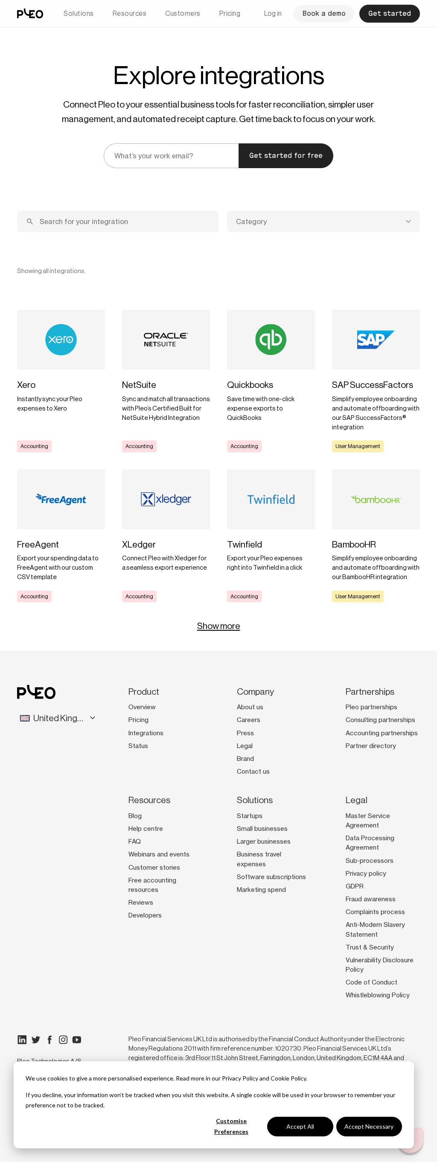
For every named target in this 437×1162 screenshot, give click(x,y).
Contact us (253, 771)
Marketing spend (261, 890)
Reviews (140, 902)
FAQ (134, 841)
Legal (245, 746)
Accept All (300, 1126)
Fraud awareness (371, 899)
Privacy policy (366, 873)
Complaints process (375, 912)
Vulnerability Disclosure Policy (380, 964)
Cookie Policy (288, 1078)
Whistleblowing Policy (378, 995)
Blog (135, 816)
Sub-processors (369, 861)
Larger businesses (264, 841)
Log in (273, 13)
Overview (142, 707)
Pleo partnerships (371, 707)
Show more (218, 626)
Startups (249, 816)
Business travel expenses (259, 859)
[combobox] (323, 221)
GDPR (355, 886)
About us (250, 707)
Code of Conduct (371, 982)
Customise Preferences (231, 1126)
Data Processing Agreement (370, 842)
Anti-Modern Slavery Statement (375, 929)
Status (138, 746)
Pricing (230, 13)
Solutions (79, 13)
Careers (248, 720)
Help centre (145, 829)
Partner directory (371, 746)
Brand (245, 759)
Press (245, 733)
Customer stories (154, 867)
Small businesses (262, 829)
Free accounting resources (152, 885)
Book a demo (324, 13)
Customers (183, 13)
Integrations (145, 733)
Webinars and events (158, 854)
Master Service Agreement (368, 820)
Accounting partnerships (382, 733)
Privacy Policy (240, 1078)
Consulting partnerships (380, 720)
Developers (145, 915)
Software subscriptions (271, 877)
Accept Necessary (368, 1126)
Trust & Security (370, 947)
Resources (130, 13)
